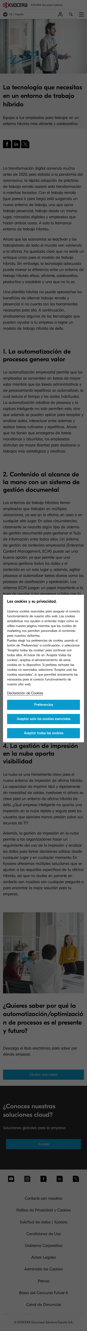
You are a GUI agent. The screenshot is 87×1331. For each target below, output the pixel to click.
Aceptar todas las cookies (43, 733)
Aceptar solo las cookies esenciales (43, 719)
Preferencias (43, 705)
